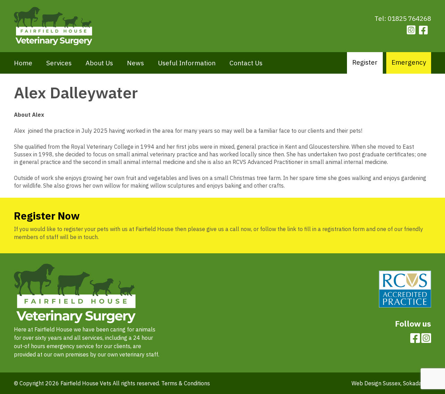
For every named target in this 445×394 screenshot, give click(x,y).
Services (59, 63)
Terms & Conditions (185, 383)
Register (365, 62)
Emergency (408, 62)
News (135, 63)
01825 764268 (409, 18)
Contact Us (245, 63)
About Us (99, 63)
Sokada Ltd (417, 383)
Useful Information (187, 63)
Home (23, 63)
